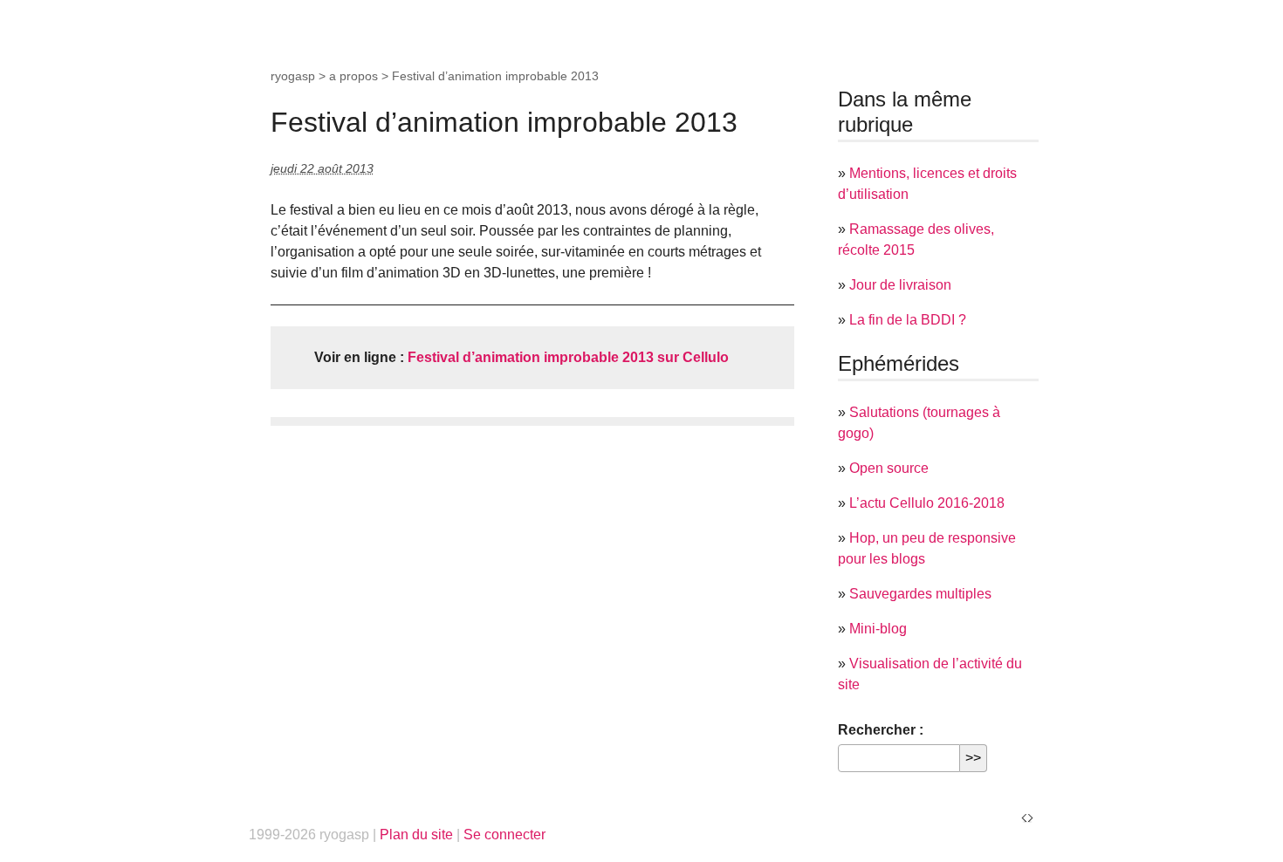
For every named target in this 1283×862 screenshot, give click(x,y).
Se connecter (504, 834)
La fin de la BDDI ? (907, 319)
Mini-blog (878, 628)
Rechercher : (880, 729)
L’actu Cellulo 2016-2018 (927, 503)
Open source (889, 468)
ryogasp (293, 76)
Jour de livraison (900, 284)
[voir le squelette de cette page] (1027, 817)
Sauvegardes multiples (920, 593)
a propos (353, 76)
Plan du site (416, 834)
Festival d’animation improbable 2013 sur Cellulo (568, 357)
